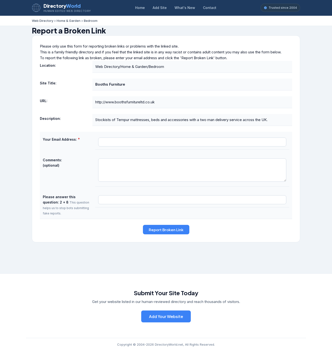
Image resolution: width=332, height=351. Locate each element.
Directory (62, 6)
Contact (209, 8)
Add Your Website (166, 316)
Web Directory (42, 21)
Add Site (160, 8)
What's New (185, 8)
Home (140, 8)
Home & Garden (68, 21)
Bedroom (90, 21)
